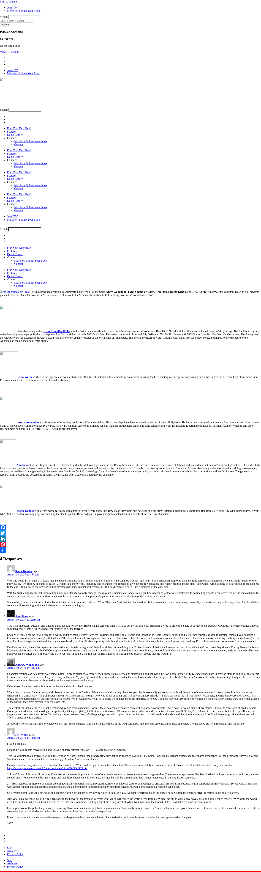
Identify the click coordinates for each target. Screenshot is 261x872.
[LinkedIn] (130, 539)
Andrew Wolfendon (27, 664)
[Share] (130, 550)
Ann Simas (21, 616)
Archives (12, 850)
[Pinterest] (130, 544)
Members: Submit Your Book (30, 141)
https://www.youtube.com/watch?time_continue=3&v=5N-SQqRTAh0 (47, 768)
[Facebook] (130, 527)
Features (12, 131)
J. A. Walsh (25, 377)
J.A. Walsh (21, 734)
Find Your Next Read (19, 128)
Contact (18, 144)
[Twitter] (130, 533)
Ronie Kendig (25, 510)
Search (4, 16)
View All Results (9, 51)
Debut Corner (15, 134)
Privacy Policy (15, 854)
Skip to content (8, 1)
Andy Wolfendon (28, 422)
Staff (9, 847)
